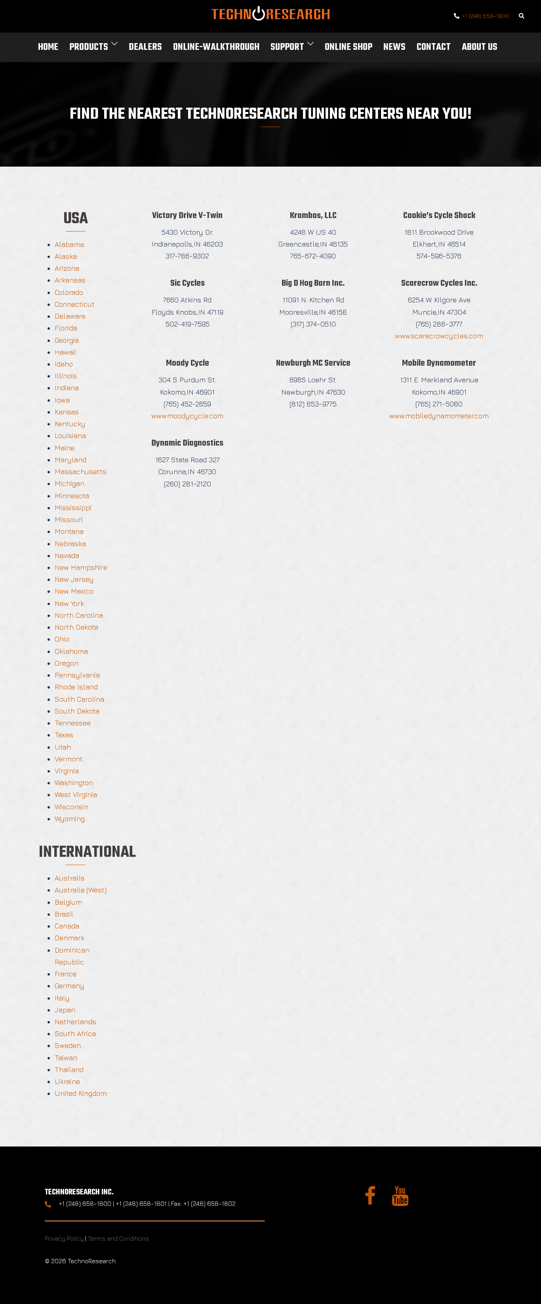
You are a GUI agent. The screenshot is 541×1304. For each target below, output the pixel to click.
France (65, 974)
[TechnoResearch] (270, 15)
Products (88, 47)
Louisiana (70, 435)
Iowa (62, 400)
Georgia (67, 340)
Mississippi (73, 507)
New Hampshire (81, 567)
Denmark (69, 938)
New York (69, 603)
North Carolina (79, 615)
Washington (74, 782)
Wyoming (70, 818)
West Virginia (76, 794)
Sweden (68, 1045)
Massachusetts (81, 471)
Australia (69, 878)
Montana (69, 531)
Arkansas (70, 280)
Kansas (67, 412)
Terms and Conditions (118, 1238)
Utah (63, 747)
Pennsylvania (77, 675)
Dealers (145, 47)
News (394, 47)
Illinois (66, 376)
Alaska (66, 256)
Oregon (66, 663)
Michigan (69, 483)
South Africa (75, 1033)
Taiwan (66, 1057)
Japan (65, 1010)
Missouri (69, 519)
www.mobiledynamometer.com (439, 416)
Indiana (67, 387)
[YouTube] (400, 1200)
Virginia (67, 771)
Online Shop (348, 47)
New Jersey (74, 579)
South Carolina (79, 699)
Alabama (69, 244)
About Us (479, 47)
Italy (62, 998)
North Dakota (76, 627)
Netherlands (75, 1021)
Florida (66, 328)
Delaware (70, 316)
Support (287, 47)
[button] (522, 16)
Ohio (62, 639)
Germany (69, 985)
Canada (67, 926)
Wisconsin (71, 807)
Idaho (64, 364)
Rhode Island (76, 687)
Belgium (68, 902)
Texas (64, 735)
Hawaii (65, 352)
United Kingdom (81, 1093)
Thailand (69, 1069)
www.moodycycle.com (187, 416)
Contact (434, 47)
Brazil (64, 914)
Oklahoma (71, 651)
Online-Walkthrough (216, 47)
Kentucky (70, 423)
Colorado (69, 292)
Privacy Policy (64, 1238)
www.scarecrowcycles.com (439, 336)
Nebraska (70, 543)
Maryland (70, 460)
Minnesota (72, 496)
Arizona (67, 268)
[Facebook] (370, 1200)
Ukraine (67, 1081)
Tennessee (73, 723)
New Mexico (74, 591)
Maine (64, 448)
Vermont (69, 759)
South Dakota (77, 711)
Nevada (67, 555)
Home (48, 47)
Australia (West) (81, 890)
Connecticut (75, 304)
